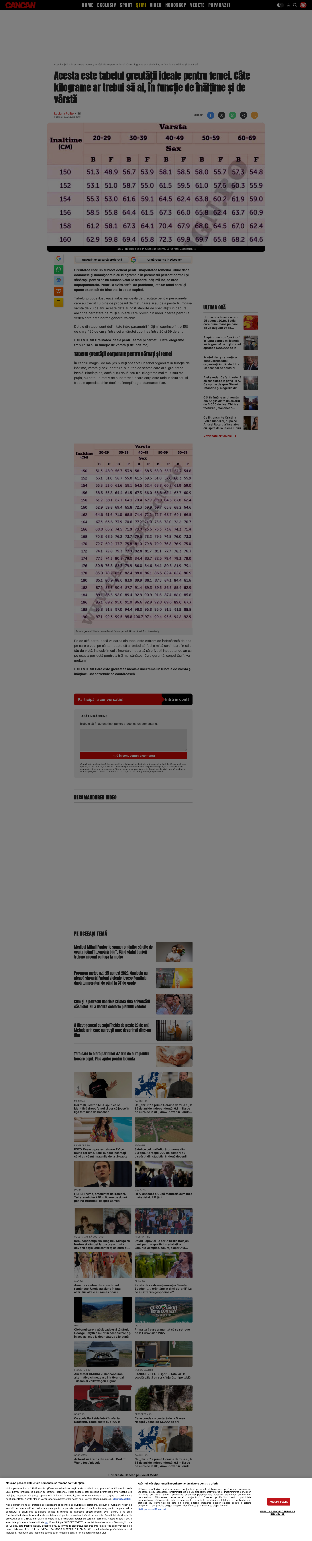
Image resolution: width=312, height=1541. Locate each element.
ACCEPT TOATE (279, 1501)
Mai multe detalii (122, 1499)
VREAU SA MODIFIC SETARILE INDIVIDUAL (277, 1512)
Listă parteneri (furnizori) (152, 1509)
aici (46, 1522)
